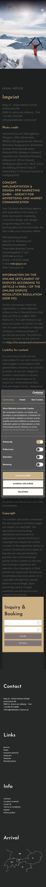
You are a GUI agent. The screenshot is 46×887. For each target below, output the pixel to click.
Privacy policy (9, 812)
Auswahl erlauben (23, 484)
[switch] (39, 449)
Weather (7, 758)
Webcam (8, 755)
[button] (42, 10)
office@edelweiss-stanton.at (16, 710)
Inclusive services (11, 753)
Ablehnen (23, 492)
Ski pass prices (10, 761)
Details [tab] (23, 400)
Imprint (7, 810)
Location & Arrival (11, 801)
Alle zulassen (23, 476)
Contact (7, 798)
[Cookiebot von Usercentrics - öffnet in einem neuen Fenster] (32, 393)
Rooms (6, 747)
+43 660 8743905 (11, 707)
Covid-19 (7, 804)
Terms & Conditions (12, 807)
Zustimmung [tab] (8, 400)
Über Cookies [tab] (37, 400)
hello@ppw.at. (18, 263)
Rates (6, 750)
